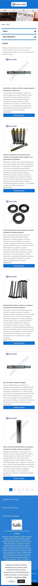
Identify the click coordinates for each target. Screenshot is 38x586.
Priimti (21, 581)
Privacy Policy (33, 580)
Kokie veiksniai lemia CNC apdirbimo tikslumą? (16, 531)
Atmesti (11, 581)
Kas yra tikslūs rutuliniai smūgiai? (14, 382)
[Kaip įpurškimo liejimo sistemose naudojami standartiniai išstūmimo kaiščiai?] (19, 288)
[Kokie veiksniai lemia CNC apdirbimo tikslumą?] (17, 524)
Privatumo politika (20, 577)
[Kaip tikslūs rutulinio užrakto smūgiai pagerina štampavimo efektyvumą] (19, 71)
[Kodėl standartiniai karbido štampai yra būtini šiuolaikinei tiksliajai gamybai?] (19, 213)
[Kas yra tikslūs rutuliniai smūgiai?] (19, 366)
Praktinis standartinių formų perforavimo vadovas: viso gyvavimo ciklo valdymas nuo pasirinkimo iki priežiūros (18, 157)
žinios (8, 24)
